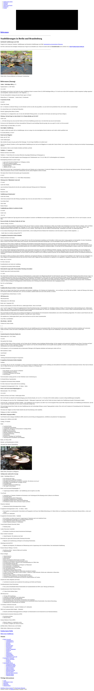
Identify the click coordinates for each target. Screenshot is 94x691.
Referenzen (5, 6)
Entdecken (5, 3)
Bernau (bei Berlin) (10, 659)
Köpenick (8, 643)
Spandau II (8, 650)
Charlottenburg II (10, 641)
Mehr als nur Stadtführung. (7, 633)
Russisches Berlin (10, 674)
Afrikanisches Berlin (10, 664)
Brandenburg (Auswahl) (8, 658)
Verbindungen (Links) (8, 682)
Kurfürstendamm (9, 655)
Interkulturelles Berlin (8, 663)
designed (11, 688)
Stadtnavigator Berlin (8, 1)
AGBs (4, 680)
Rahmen (12, 689)
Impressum (5, 683)
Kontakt (5, 7)
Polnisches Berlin (10, 671)
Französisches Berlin (10, 666)
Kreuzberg (8, 644)
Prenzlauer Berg (9, 645)
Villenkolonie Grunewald (11, 656)
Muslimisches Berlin (10, 670)
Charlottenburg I (9, 640)
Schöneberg (8, 648)
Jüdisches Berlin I (10, 667)
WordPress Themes (5, 688)
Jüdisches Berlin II (10, 669)
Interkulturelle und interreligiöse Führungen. (53, 44)
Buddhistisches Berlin (11, 665)
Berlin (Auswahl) (7, 639)
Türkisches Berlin (10, 675)
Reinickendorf (9, 646)
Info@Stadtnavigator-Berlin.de (77, 46)
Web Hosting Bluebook (20, 688)
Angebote (5, 4)
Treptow (8, 651)
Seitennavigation (7, 685)
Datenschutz (6, 684)
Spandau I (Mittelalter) (11, 649)
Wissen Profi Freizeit (7, 5)
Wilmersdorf (8, 653)
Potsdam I (8, 660)
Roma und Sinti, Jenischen (12, 672)
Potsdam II (8, 661)
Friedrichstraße (9, 654)
